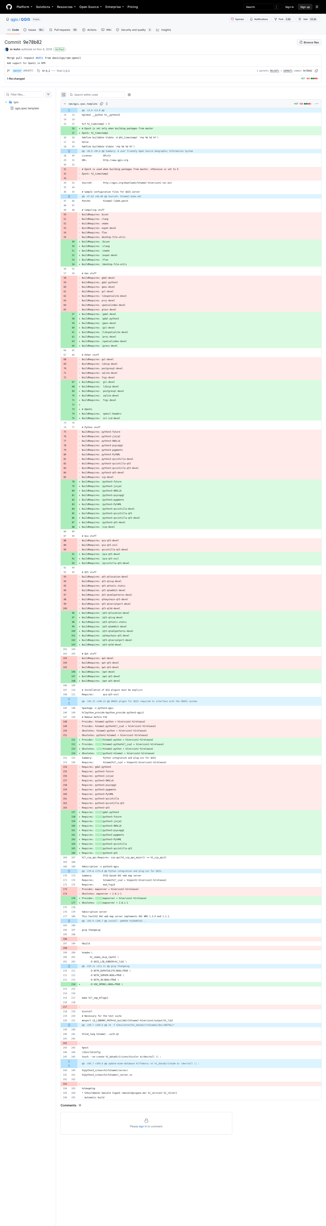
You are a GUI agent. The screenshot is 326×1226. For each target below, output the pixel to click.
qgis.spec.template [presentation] (27, 108)
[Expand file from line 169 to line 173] (69, 871)
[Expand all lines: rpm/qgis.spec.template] (106, 103)
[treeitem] (28, 105)
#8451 (39, 57)
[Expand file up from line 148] (69, 703)
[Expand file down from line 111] (69, 699)
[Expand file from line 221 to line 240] (69, 1025)
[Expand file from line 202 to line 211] (69, 966)
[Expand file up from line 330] (69, 1066)
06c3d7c (274, 70)
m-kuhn (15, 49)
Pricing (133, 7)
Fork (285, 19)
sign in (143, 1126)
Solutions (43, 7)
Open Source (89, 7)
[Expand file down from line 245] (69, 1061)
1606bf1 (287, 70)
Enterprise (113, 7)
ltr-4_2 (46, 70)
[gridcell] (191, 110)
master (17, 70)
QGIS (25, 19)
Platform (23, 7)
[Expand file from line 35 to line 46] (69, 196)
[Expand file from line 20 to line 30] (69, 151)
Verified (59, 49)
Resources (65, 7)
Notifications (261, 19)
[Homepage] (9, 7)
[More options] (317, 104)
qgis (14, 19)
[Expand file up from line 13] (69, 110)
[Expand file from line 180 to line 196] (69, 921)
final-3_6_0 (63, 70)
